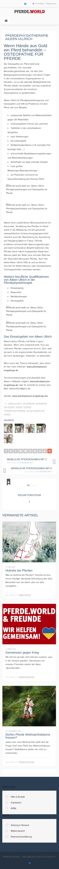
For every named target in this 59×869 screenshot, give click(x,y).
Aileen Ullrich (10, 100)
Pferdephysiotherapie (14, 410)
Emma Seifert (25, 595)
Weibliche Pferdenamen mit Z (27, 459)
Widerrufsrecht (18, 830)
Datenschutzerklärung (21, 836)
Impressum (16, 802)
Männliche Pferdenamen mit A (31, 468)
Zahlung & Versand (20, 825)
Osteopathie (28, 403)
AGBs (13, 808)
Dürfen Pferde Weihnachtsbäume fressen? (27, 736)
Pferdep (27, 407)
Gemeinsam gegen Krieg (22, 652)
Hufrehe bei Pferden (19, 570)
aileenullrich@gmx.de (19, 388)
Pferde (19, 407)
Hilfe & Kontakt (18, 796)
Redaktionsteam (29, 495)
